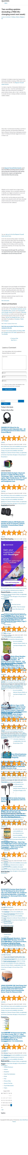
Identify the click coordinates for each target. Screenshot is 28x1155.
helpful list (6, 838)
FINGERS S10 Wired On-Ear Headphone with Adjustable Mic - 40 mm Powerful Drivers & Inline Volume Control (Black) (13, 430)
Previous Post (14, 338)
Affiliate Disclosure (8, 907)
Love (5, 845)
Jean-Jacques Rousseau (10, 622)
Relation (6, 857)
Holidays (13, 17)
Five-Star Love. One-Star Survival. (12, 604)
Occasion (6, 854)
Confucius (6, 597)
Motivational (7, 850)
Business (6, 831)
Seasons (6, 861)
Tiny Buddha (5, 334)
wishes (5, 868)
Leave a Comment (6, 17)
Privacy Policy (7, 921)
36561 (2, 442)
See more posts (5, 300)
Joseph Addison (8, 602)
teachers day (7, 866)
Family (5, 833)
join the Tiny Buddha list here (13, 317)
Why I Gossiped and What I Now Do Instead (14, 606)
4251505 (3, 1051)
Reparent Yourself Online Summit (13, 168)
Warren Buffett (7, 635)
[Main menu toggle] (5, 3)
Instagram (6, 320)
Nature (17, 17)
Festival (6, 836)
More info (14, 739)
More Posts (14, 323)
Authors (6, 909)
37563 (3, 767)
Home (5, 916)
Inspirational (7, 843)
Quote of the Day (8, 923)
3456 (2, 723)
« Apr (2, 1109)
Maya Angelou (7, 624)
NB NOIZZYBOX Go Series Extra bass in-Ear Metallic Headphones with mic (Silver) (13, 799)
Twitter (21, 319)
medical (6, 847)
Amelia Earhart (7, 595)
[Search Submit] (21, 401)
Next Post (14, 340)
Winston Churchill (8, 599)
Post (5, 919)
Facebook (17, 319)
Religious (22, 17)
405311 (3, 682)
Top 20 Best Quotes (9, 925)
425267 (3, 858)
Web (2, 323)
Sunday (6, 864)
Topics (5, 928)
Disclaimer (6, 912)
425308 (3, 633)
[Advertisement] (14, 34)
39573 (3, 536)
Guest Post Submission (9, 914)
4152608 (3, 674)
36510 (2, 954)
